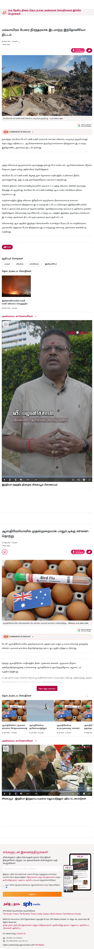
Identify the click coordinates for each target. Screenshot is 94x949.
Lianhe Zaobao (43, 913)
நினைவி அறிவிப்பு (12, 928)
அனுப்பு (32, 894)
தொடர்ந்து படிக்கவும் (47, 688)
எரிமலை (19, 264)
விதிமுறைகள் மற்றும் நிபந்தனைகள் (40, 877)
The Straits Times (10, 913)
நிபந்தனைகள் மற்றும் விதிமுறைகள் (35, 925)
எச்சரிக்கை (34, 264)
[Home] (31, 904)
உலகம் (7, 264)
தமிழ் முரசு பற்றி (10, 925)
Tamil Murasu (68, 913)
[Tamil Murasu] (11, 904)
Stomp (78, 913)
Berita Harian (55, 913)
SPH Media (39, 945)
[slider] (47, 477)
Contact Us (21, 933)
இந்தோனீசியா (51, 264)
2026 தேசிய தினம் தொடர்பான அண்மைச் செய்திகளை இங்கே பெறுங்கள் (44, 12)
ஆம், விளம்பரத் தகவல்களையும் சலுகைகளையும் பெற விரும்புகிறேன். (32, 885)
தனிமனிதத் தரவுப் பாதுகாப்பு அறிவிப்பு (18, 880)
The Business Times (27, 913)
